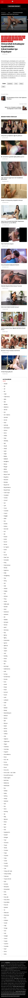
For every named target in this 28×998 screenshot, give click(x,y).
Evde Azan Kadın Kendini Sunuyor (10, 307)
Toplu (5, 853)
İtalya (5, 648)
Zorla (5, 954)
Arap (5, 438)
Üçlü (5, 881)
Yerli (5, 933)
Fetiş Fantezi (7, 565)
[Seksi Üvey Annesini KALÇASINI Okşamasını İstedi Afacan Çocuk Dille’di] (14, 212)
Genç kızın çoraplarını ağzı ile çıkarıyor (11, 135)
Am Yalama (7, 415)
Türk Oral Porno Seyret (7, 244)
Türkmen (20, 39)
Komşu (5, 38)
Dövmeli (6, 529)
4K (4, 389)
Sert (24, 38)
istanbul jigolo (18, 992)
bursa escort (7, 994)
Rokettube (6, 785)
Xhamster (6, 915)
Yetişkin (6, 936)
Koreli (5, 684)
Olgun (5, 744)
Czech (5, 513)
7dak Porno (7, 396)
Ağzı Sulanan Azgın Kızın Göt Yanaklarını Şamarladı (12, 178)
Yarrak (5, 923)
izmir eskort (12, 992)
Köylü (5, 689)
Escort (5, 542)
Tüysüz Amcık (4, 41)
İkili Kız (5, 635)
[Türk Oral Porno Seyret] (14, 235)
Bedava (6, 472)
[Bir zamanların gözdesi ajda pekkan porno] (14, 147)
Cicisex (6, 498)
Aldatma (6, 407)
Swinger (6, 837)
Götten (6, 596)
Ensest (5, 536)
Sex (5, 806)
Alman (5, 409)
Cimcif (5, 500)
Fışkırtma (6, 570)
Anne (5, 433)
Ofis (5, 736)
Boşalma (6, 477)
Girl (5, 583)
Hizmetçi (6, 630)
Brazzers (6, 479)
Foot (16, 83)
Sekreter (6, 801)
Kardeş (5, 656)
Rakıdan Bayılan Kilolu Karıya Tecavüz (11, 286)
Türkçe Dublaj (15, 39)
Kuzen (13, 38)
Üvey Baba (6, 902)
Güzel (5, 601)
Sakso (16, 38)
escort (11, 994)
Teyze (5, 845)
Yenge (5, 928)
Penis (5, 757)
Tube (5, 858)
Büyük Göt (6, 485)
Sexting (6, 811)
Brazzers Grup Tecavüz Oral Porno (10, 350)
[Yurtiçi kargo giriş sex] (14, 362)
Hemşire (6, 622)
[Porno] (14, 2)
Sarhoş (5, 796)
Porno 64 (6, 770)
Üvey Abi (6, 897)
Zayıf (5, 949)
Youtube (6, 946)
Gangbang (6, 575)
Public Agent (7, 778)
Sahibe (5, 790)
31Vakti (5, 383)
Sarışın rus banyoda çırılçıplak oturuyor (12, 200)
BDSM (5, 469)
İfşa (5, 632)
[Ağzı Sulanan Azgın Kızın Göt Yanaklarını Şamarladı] (14, 169)
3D (4, 386)
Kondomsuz (7, 676)
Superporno (7, 832)
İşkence (6, 645)
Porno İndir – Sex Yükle (9, 772)
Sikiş (5, 816)
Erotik (5, 539)
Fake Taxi (6, 557)
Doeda (5, 523)
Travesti (6, 855)
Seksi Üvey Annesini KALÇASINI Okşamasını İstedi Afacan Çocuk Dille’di (12, 222)
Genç (16, 36)
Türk (2, 39)
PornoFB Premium (8, 775)
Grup (5, 599)
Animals (6, 425)
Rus (5, 788)
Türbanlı (6, 866)
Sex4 (5, 809)
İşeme (5, 643)
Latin (5, 697)
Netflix (5, 731)
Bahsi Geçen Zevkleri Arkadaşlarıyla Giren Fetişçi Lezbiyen (14, 8)
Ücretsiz (6, 884)
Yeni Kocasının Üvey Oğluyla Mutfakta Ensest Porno (13, 328)
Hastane (6, 614)
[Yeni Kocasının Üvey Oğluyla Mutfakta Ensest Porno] (14, 319)
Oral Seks (6, 749)
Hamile (5, 606)
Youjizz (5, 941)
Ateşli (5, 448)
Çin (5, 503)
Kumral (6, 692)
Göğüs (23, 36)
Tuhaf (5, 860)
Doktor (5, 526)
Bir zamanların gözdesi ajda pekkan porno (12, 156)
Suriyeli (5, 835)
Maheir (5, 708)
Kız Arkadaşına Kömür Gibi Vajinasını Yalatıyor (17, 98)
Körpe (5, 687)
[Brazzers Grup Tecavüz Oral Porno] (14, 341)
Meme (5, 718)
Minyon (6, 723)
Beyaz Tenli (7, 474)
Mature (6, 715)
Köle (5, 671)
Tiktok (5, 848)
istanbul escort (4, 996)
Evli (4, 552)
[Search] (26, 2)
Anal (5, 422)
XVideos (6, 920)
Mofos (5, 728)
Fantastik (6, 560)
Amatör (6, 36)
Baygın (5, 466)
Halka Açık (6, 604)
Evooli (5, 555)
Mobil (5, 726)
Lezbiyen (6, 700)
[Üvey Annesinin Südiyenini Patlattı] (14, 256)
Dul (5, 531)
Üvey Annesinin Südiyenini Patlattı (10, 265)
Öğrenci (6, 739)
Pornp (21, 83)
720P (5, 394)
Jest (2, 38)
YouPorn (6, 943)
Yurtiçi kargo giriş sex (7, 371)
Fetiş (5, 562)
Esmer (5, 544)
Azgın (5, 453)
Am (5, 412)
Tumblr (6, 863)
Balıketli (6, 459)
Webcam (6, 912)
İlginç (5, 638)
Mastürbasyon (7, 713)
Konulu (9, 38)
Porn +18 (6, 759)
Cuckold (6, 510)
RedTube (6, 780)
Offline (5, 733)
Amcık (10, 36)
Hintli (5, 627)
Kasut (5, 658)
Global (19, 36)
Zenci (5, 951)
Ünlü (5, 892)
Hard (5, 609)
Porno (5, 767)
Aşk (5, 443)
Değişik (5, 516)
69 (4, 391)
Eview (5, 549)
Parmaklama (7, 754)
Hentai (5, 625)
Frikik (13, 36)
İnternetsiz (6, 640)
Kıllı (4, 663)
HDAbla (6, 619)
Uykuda (6, 907)
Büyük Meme (7, 487)
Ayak (5, 451)
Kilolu (5, 661)
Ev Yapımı (6, 547)
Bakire (5, 456)
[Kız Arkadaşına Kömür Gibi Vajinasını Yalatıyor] (3, 98)
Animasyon (7, 428)
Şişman (6, 819)
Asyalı (5, 446)
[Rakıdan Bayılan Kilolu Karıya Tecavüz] (14, 277)
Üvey (5, 894)
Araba (5, 435)
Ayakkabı (10, 83)
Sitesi (5, 822)
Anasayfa (3, 12)
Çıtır (5, 505)
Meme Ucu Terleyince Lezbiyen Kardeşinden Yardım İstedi (13, 108)
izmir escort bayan (5, 992)
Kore (5, 682)
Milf (5, 720)
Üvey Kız (6, 905)
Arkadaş (6, 440)
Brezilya (6, 482)
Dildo (5, 518)
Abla (9, 12)
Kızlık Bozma (7, 669)
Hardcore (6, 612)
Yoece (5, 938)
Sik (4, 814)
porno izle (18, 991)
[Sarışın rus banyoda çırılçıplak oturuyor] (14, 191)
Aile (5, 402)
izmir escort (23, 991)
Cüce (5, 508)
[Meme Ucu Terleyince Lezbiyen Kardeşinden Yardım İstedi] (24, 108)
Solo (5, 824)
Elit (4, 534)
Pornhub (6, 765)
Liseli (5, 702)
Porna (5, 762)
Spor (5, 827)
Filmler (5, 568)
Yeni (5, 930)
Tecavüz (6, 842)
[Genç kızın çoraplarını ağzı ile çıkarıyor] (14, 126)
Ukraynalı (6, 886)
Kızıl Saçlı (6, 666)
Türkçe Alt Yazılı (7, 39)
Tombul (6, 850)
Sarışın (20, 38)
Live (5, 705)
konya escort (16, 996)
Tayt (5, 840)
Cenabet (6, 495)
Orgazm (6, 752)
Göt (5, 593)
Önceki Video (4, 94)
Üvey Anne (6, 899)
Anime (5, 430)
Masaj (5, 710)
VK (4, 910)
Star (5, 829)
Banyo (5, 464)
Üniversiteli (10, 41)
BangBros (6, 461)
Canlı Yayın (7, 492)
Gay (5, 578)
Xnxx (5, 918)
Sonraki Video (23, 104)
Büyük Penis (7, 490)
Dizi (5, 521)
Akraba (5, 404)
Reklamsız (6, 783)
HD (4, 617)
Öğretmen (6, 741)
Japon (5, 650)
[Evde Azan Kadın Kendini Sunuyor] (14, 298)
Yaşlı (5, 925)
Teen (3, 86)
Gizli (5, 586)
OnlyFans (6, 746)
